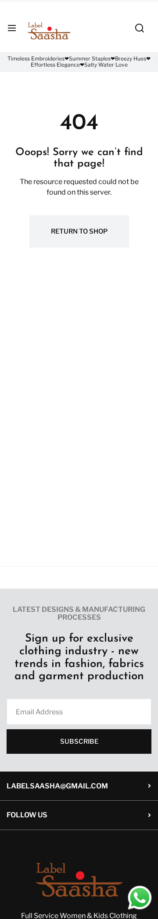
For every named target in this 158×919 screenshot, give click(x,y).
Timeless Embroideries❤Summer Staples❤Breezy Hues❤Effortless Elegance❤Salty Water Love (79, 62)
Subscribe (79, 741)
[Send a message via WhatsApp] (140, 898)
